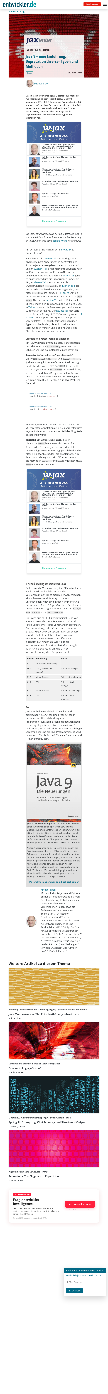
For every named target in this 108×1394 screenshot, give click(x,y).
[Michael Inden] (30, 83)
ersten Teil (50, 258)
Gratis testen (92, 4)
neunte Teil (62, 310)
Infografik (65, 249)
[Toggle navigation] (20, 4)
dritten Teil (69, 275)
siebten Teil (51, 300)
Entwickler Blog (17, 11)
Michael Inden (41, 83)
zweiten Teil (40, 268)
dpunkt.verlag (60, 240)
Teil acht (33, 307)
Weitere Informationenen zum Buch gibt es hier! (54, 881)
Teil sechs (63, 292)
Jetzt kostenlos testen (80, 1204)
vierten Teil (40, 282)
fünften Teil (68, 285)
